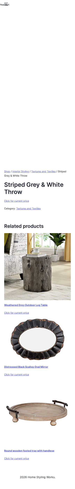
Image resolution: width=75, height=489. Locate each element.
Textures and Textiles (43, 171)
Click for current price (16, 200)
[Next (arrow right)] (69, 244)
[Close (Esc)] (63, 4)
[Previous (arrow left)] (6, 244)
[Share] (56, 4)
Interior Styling (20, 171)
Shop (7, 171)
